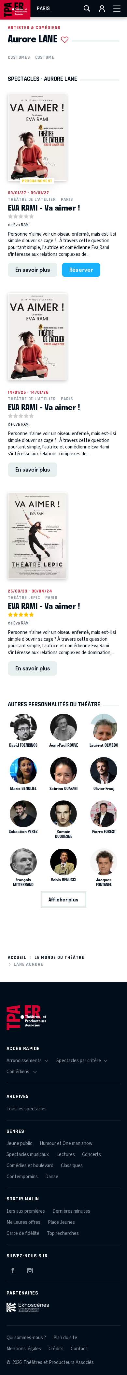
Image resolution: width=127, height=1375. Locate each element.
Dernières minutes (71, 1211)
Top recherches (63, 1233)
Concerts (91, 1154)
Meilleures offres (23, 1222)
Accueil (17, 957)
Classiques (72, 1165)
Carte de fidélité (23, 1233)
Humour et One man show (66, 1143)
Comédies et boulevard (30, 1165)
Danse (51, 1176)
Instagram (30, 1269)
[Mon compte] (101, 8)
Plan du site (65, 1337)
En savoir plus (32, 269)
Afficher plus (63, 899)
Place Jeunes (61, 1222)
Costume (45, 57)
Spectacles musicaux (28, 1154)
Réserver (81, 269)
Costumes (19, 57)
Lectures (65, 1154)
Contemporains (22, 1176)
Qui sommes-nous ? (26, 1337)
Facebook (13, 1269)
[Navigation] (116, 8)
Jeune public (19, 1143)
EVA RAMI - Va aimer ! (44, 207)
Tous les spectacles (27, 1108)
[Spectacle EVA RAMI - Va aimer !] (37, 336)
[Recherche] (86, 8)
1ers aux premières (26, 1211)
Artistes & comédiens (34, 27)
